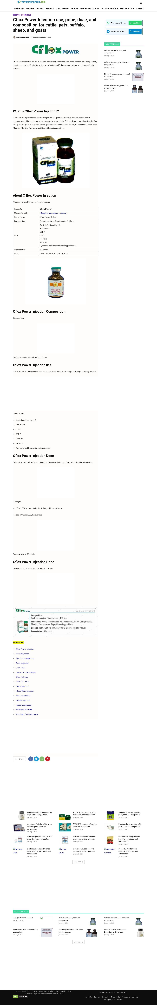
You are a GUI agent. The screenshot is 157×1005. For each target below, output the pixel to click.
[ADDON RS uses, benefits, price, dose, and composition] (65, 827)
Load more (78, 862)
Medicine (26, 14)
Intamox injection (23, 700)
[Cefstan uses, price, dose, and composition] (138, 53)
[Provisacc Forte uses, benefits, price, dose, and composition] (110, 827)
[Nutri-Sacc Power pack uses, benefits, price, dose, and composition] (110, 839)
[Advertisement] (55, 89)
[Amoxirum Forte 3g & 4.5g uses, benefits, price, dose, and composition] (19, 827)
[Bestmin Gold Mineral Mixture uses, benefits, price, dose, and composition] (19, 852)
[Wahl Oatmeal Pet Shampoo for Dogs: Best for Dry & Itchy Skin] (19, 815)
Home (16, 14)
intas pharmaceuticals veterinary (53, 213)
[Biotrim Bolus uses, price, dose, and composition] (138, 77)
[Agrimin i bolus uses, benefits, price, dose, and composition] (65, 815)
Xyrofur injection (22, 653)
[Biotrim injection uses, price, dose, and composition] (138, 89)
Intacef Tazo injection (25, 691)
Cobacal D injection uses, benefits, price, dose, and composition (128, 851)
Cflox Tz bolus (22, 677)
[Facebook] (30, 758)
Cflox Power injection (25, 649)
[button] (141, 3)
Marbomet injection (24, 705)
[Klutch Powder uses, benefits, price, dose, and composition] (65, 839)
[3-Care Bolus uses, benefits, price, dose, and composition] (65, 852)
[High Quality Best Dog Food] (46, 921)
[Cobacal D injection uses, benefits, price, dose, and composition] (110, 852)
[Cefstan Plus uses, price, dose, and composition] (138, 65)
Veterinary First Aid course (27, 714)
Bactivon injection (23, 695)
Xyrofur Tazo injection (25, 658)
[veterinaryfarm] (14, 37)
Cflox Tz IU (20, 667)
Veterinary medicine (24, 709)
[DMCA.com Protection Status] (20, 997)
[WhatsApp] (41, 758)
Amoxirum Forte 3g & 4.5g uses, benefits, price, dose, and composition (39, 826)
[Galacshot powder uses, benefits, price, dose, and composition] (19, 839)
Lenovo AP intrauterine (26, 672)
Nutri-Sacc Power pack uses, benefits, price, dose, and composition (129, 838)
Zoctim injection (22, 663)
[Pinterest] (47, 758)
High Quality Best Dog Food (23, 918)
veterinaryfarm (23, 37)
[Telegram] (36, 758)
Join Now (136, 23)
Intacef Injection (22, 686)
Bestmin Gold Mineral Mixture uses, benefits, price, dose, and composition (39, 851)
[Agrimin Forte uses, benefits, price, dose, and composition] (110, 815)
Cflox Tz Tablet (22, 681)
